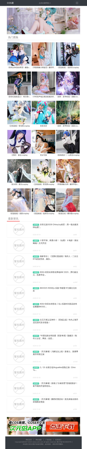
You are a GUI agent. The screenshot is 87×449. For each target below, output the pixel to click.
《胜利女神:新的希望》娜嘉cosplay (20, 67)
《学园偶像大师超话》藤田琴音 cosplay (47, 67)
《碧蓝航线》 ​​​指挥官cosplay (68, 67)
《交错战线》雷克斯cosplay (19, 126)
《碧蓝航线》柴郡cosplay (19, 213)
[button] (12, 21)
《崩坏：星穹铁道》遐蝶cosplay (68, 97)
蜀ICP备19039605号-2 (64, 442)
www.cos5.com (37, 442)
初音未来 (43, 126)
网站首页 (29, 440)
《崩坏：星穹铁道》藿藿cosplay (68, 126)
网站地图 (39, 440)
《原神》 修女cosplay (19, 155)
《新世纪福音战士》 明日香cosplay (20, 97)
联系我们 (58, 440)
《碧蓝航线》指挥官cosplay (43, 213)
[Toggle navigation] (77, 3)
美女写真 (43, 155)
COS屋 (10, 3)
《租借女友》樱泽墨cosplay (68, 213)
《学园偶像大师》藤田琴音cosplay (69, 184)
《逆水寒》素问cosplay (19, 184)
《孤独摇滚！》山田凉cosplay (68, 155)
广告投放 (48, 440)
